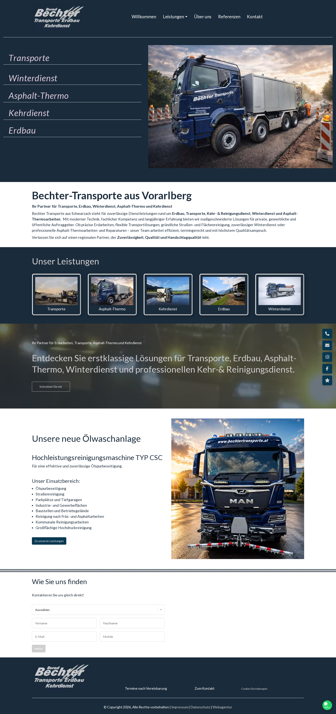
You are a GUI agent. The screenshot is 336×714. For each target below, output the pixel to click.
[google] (327, 380)
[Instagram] (327, 357)
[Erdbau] (223, 291)
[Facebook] (327, 369)
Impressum (179, 707)
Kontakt (255, 16)
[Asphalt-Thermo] (112, 291)
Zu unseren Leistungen (49, 541)
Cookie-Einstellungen (254, 688)
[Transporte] (56, 291)
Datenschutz (200, 707)
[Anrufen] (327, 334)
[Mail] (327, 345)
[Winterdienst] (279, 291)
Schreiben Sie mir (50, 386)
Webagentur (222, 707)
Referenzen (229, 16)
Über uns (202, 16)
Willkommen (144, 16)
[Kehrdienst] (168, 291)
